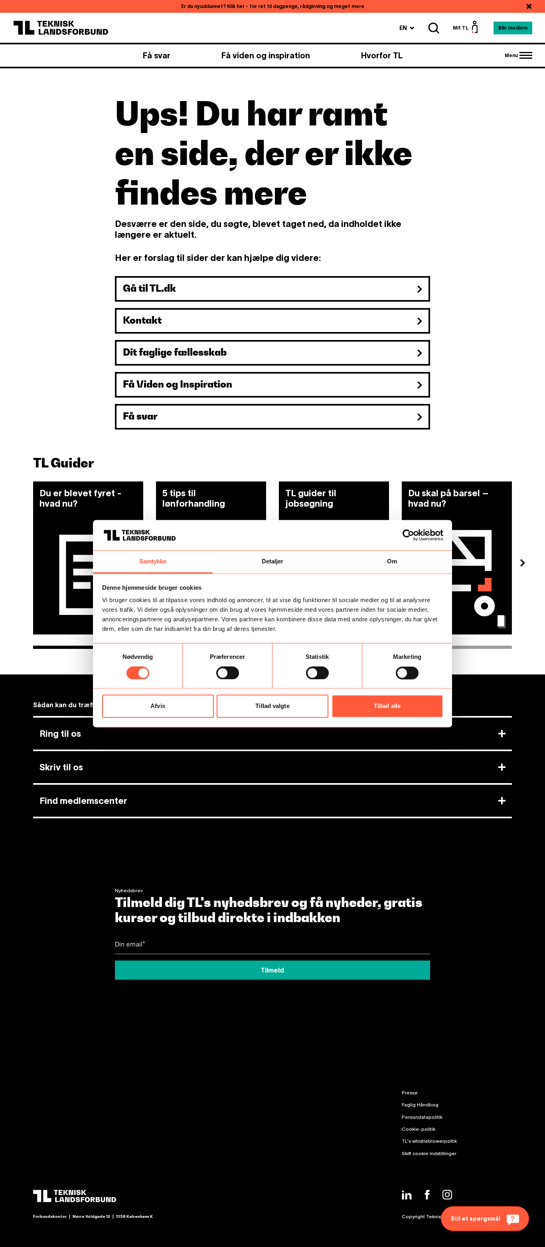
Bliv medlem (512, 27)
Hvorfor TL (382, 55)
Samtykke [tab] (153, 561)
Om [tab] (392, 561)
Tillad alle (387, 706)
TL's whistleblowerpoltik (429, 1141)
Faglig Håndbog (420, 1104)
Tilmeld (272, 970)
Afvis (157, 706)
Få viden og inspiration (265, 55)
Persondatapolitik (422, 1117)
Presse (410, 1092)
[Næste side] (525, 564)
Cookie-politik (418, 1129)
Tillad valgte (272, 706)
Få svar (156, 55)
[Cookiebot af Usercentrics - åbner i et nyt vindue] (408, 535)
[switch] (227, 672)
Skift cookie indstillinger (429, 1153)
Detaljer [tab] (273, 561)
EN (407, 27)
